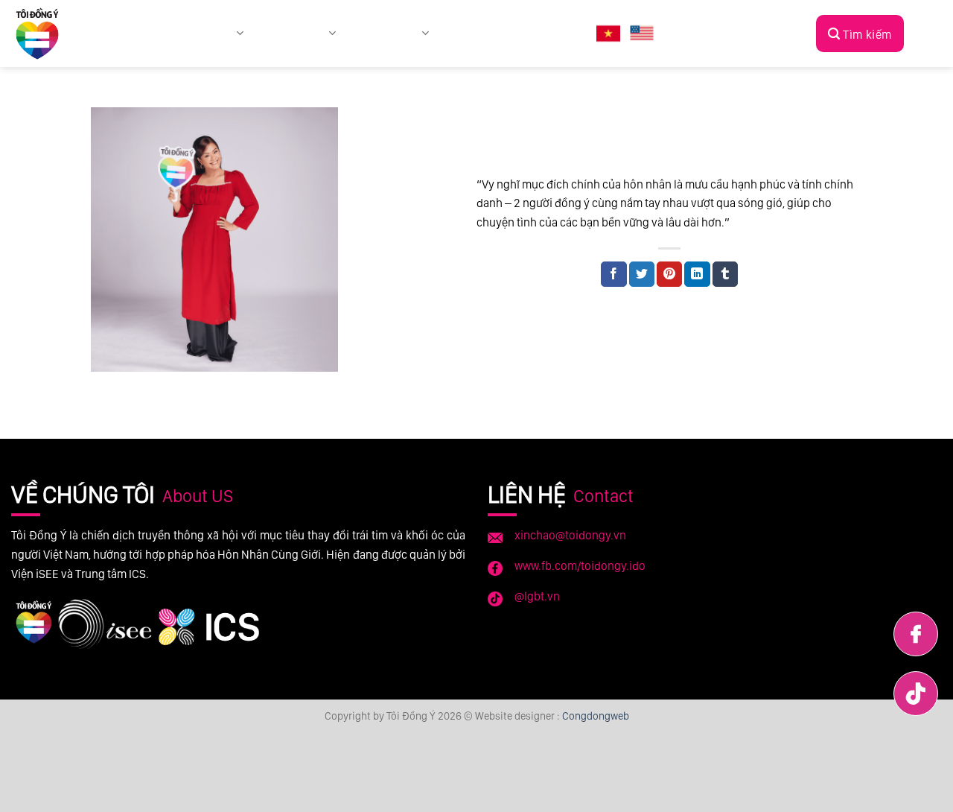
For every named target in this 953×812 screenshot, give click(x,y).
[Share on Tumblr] (725, 274)
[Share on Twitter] (641, 274)
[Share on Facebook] (613, 274)
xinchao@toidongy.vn (570, 535)
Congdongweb (595, 715)
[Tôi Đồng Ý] (42, 33)
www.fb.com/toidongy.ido (580, 566)
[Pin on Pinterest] (669, 274)
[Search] (860, 33)
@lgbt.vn (537, 596)
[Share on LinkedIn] (697, 274)
